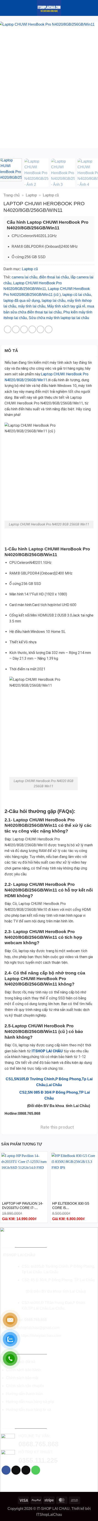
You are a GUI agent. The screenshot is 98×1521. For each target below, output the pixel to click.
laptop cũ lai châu (76, 295)
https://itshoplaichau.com (41, 1336)
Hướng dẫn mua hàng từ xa (28, 1410)
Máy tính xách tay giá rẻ (66, 306)
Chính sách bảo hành (23, 1370)
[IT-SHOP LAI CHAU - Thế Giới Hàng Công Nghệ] (49, 8)
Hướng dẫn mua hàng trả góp (30, 1402)
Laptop (31, 195)
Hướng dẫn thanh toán (24, 1394)
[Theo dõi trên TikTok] (16, 1470)
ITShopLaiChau (49, 1514)
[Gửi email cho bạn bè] (32, 329)
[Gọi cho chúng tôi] (35, 1470)
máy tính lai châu (31, 306)
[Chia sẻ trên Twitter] (24, 329)
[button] (6, 7)
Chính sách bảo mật (22, 1378)
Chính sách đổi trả (20, 1362)
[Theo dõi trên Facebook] (6, 1470)
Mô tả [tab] (11, 350)
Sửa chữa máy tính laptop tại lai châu (59, 318)
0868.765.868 (35, 1320)
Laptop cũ (51, 195)
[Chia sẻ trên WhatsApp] (7, 329)
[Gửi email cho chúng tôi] (26, 1470)
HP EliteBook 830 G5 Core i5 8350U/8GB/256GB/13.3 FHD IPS (70, 1205)
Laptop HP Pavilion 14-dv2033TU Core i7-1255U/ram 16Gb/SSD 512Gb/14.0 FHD (22, 1205)
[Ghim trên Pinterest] (40, 329)
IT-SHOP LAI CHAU (53, 1509)
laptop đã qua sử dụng (21, 300)
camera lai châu (24, 277)
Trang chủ (11, 195)
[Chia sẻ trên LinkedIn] (48, 329)
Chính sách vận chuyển (25, 1386)
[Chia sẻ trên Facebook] (16, 329)
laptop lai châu (53, 300)
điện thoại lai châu (54, 277)
